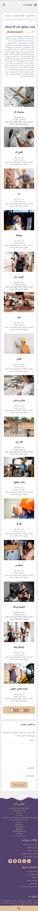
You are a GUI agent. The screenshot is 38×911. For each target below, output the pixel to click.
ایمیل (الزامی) (30, 775)
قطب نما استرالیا (19, 16)
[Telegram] (19, 861)
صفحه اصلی (31, 16)
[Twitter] (10, 861)
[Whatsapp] (29, 861)
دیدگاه (31, 740)
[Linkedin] (15, 861)
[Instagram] (24, 861)
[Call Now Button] (19, 908)
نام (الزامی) (30, 768)
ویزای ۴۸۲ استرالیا (23, 41)
